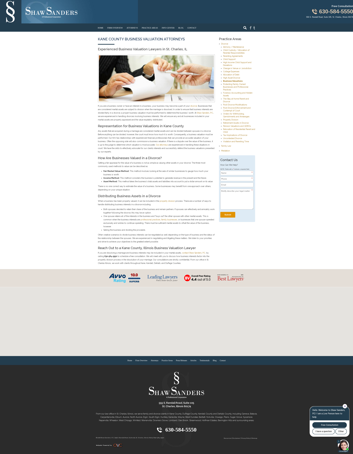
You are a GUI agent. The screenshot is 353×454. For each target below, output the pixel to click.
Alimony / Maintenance (233, 47)
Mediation (225, 151)
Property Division (230, 120)
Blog (181, 28)
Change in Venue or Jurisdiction (237, 68)
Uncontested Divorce (232, 138)
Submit (227, 215)
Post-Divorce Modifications (235, 105)
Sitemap (254, 438)
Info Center (168, 28)
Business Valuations (233, 81)
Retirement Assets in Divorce (236, 123)
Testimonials (204, 360)
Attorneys (132, 28)
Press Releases (181, 360)
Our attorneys (162, 145)
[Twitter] (254, 28)
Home (100, 28)
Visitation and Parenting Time (236, 141)
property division (167, 201)
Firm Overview (115, 28)
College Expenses (231, 71)
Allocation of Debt (231, 75)
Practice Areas (150, 28)
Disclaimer (236, 438)
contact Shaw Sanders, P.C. (194, 253)
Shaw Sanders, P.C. (205, 113)
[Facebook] (250, 28)
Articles (193, 360)
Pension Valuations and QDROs (237, 126)
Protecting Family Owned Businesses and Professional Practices (235, 87)
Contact (191, 28)
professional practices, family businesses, (159, 220)
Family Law (226, 146)
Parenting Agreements (233, 56)
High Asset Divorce (231, 78)
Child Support (229, 59)
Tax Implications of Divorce (235, 135)
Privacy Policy (245, 438)
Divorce (224, 44)
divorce (193, 106)
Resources (227, 438)
